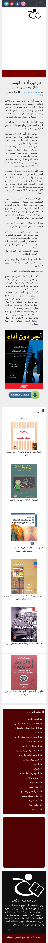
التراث (36, 732)
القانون (36, 768)
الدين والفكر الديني (30, 746)
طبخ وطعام (34, 786)
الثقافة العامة (33, 741)
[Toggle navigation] (40, 3)
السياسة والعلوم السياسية (27, 750)
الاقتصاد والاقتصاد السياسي (27, 723)
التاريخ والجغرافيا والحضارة (27, 728)
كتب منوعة (34, 800)
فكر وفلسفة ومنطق (30, 795)
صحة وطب (34, 782)
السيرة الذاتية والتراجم (29, 755)
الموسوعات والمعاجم (29, 773)
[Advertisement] (24, 44)
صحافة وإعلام (32, 777)
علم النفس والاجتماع (30, 791)
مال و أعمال (33, 805)
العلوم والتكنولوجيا (31, 759)
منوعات (35, 809)
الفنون (36, 764)
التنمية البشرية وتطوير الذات (30, 92)
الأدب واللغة (33, 719)
